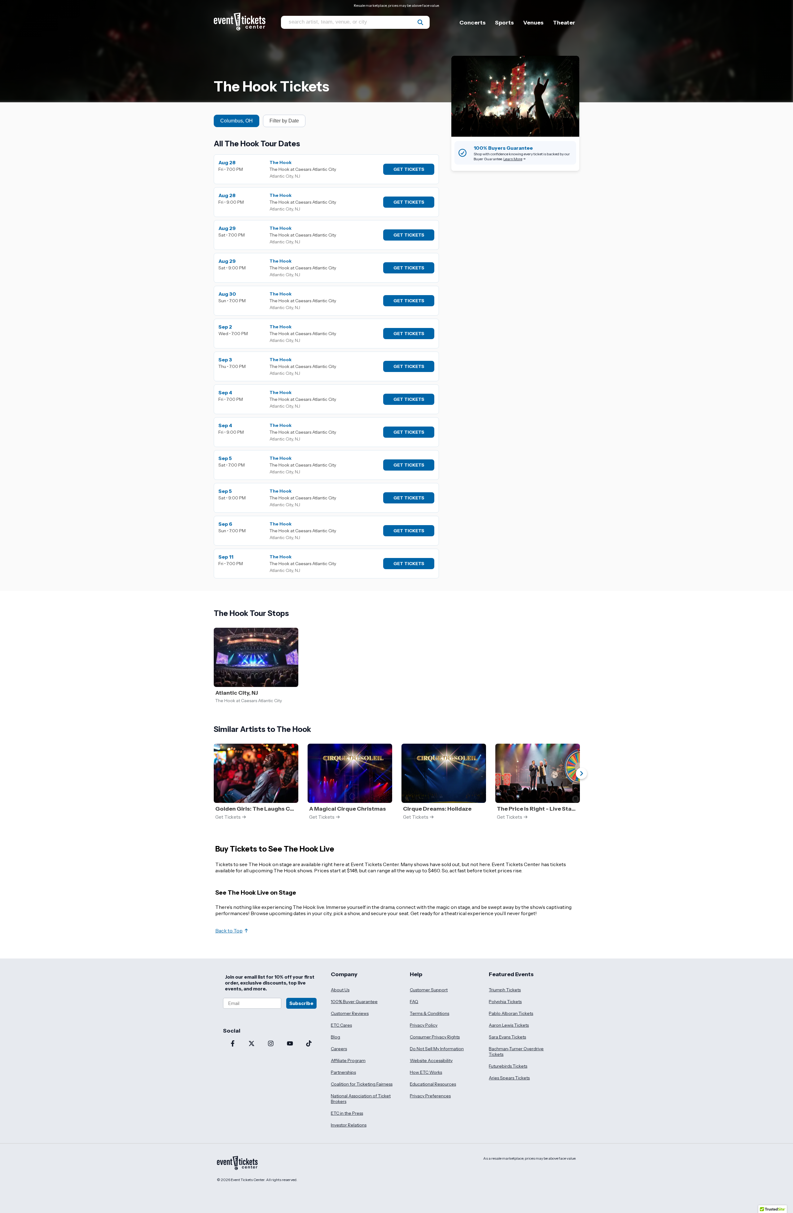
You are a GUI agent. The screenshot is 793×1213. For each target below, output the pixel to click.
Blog (335, 1037)
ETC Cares (341, 1025)
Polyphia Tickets (505, 1001)
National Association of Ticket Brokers (361, 1098)
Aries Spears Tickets (509, 1078)
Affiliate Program (348, 1060)
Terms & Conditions (429, 1013)
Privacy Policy (423, 1025)
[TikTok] (308, 1044)
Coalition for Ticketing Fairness (361, 1084)
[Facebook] (232, 1044)
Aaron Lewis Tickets (509, 1025)
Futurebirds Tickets (508, 1066)
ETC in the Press (347, 1113)
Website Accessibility (431, 1060)
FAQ (414, 1001)
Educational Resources (433, 1084)
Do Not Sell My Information (437, 1048)
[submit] (420, 22)
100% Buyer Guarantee (354, 1001)
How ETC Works (426, 1072)
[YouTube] (290, 1044)
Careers (339, 1048)
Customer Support (429, 990)
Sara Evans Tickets (507, 1037)
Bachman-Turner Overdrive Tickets (516, 1051)
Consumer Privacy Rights (435, 1037)
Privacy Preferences (430, 1096)
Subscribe (301, 1003)
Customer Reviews (350, 1013)
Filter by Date (284, 120)
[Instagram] (270, 1044)
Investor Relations (348, 1125)
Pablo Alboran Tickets (511, 1013)
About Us (340, 990)
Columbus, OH (236, 120)
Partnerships (343, 1072)
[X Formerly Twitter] (251, 1044)
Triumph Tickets (505, 990)
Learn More (512, 159)
